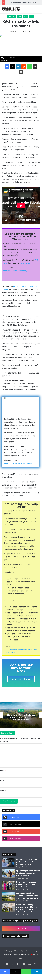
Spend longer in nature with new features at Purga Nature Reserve (28, 873)
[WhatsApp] (29, 66)
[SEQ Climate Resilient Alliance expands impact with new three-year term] (8, 896)
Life (19, 16)
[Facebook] (7, 66)
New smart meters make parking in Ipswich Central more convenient (27, 862)
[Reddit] (23, 66)
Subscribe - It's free (21, 679)
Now (25, 16)
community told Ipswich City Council (19, 287)
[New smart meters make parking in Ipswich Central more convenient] (8, 862)
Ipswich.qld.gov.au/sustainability (18, 463)
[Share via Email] (35, 66)
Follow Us (22, 928)
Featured (12, 16)
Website (3, 790)
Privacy (23, 954)
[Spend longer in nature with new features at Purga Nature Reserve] (8, 873)
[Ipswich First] (11, 9)
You (31, 16)
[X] (12, 66)
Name (3, 770)
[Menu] (39, 10)
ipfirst (14, 31)
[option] (21, 715)
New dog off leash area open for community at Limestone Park (26, 884)
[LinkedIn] (18, 66)
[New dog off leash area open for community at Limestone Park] (8, 885)
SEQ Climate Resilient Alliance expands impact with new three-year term (27, 895)
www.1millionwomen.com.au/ (15, 271)
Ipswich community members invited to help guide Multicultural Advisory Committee (21, 717)
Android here (26, 263)
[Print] (21, 72)
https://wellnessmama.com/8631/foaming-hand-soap (20, 650)
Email (2, 780)
